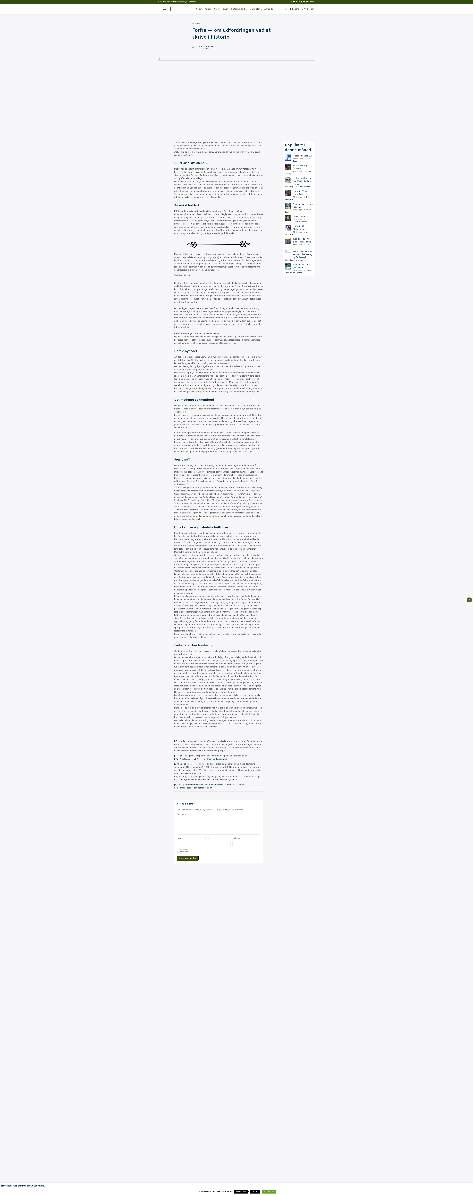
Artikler (196, 24)
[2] (244, 257)
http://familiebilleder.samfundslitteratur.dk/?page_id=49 (208, 780)
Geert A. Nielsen (207, 47)
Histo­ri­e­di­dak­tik (239, 9)
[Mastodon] (296, 2)
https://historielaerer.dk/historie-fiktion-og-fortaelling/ (200, 759)
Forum (225, 9)
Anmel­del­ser (270, 9)
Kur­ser (208, 9)
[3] (245, 660)
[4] (203, 679)
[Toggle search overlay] (286, 9)
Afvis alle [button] (254, 1192)
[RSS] (291, 2)
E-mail (207, 838)
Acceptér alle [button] (269, 1192)
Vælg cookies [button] (241, 1192)
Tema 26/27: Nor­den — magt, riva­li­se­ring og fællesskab (303, 254)
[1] (188, 194)
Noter (199, 9)
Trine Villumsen (304, 187)
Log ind (295, 9)
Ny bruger (309, 9)
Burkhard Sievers (300, 222)
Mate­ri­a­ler (255, 9)
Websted (236, 838)
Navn (179, 838)
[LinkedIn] (299, 2)
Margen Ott (302, 260)
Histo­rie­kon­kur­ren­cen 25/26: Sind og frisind (302, 181)
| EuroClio (310, 2)
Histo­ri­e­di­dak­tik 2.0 (302, 156)
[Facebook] (301, 2)
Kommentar (182, 814)
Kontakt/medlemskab (187, 2)
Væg (216, 9)
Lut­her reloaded (300, 216)
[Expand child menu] (261, 9)
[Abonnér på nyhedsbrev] (304, 2)
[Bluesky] (294, 2)
